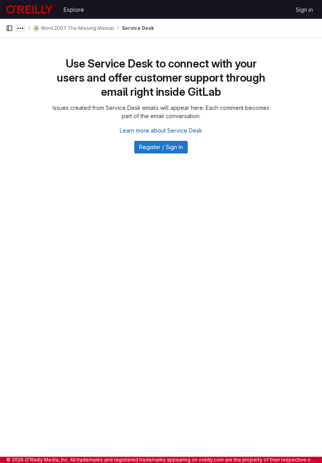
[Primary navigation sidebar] (9, 28)
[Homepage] (30, 9)
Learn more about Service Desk (161, 130)
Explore (74, 9)
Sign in (304, 9)
